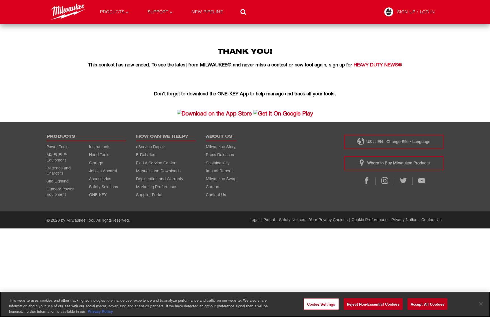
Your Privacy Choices (328, 219)
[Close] (481, 303)
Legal (254, 219)
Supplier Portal (149, 194)
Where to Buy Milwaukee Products (398, 162)
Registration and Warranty (159, 178)
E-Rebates (145, 154)
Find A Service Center (156, 162)
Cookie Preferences (369, 219)
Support (158, 11)
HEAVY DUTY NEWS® (378, 65)
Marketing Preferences (156, 186)
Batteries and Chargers (59, 170)
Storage (96, 162)
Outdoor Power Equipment (60, 191)
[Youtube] (421, 181)
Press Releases (220, 154)
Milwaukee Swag (221, 178)
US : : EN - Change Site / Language (397, 141)
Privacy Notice (404, 219)
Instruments (99, 146)
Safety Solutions (103, 186)
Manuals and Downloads (158, 170)
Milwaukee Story (221, 146)
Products (112, 11)
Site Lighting (58, 181)
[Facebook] (366, 181)
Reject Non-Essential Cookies (373, 303)
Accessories (100, 178)
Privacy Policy (100, 311)
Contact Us (216, 194)
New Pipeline (207, 11)
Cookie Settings (321, 303)
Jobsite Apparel (103, 170)
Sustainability (217, 162)
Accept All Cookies (427, 303)
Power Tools (57, 146)
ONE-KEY (98, 194)
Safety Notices (292, 219)
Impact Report (219, 170)
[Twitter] (403, 181)
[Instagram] (384, 181)
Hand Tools (99, 154)
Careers (213, 186)
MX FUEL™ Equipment (57, 157)
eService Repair (150, 146)
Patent (269, 219)
